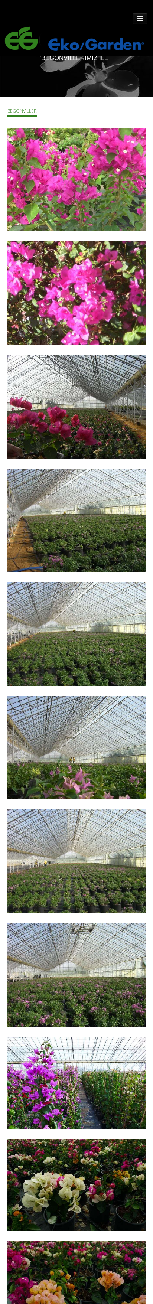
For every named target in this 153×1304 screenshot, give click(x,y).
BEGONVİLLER (22, 111)
